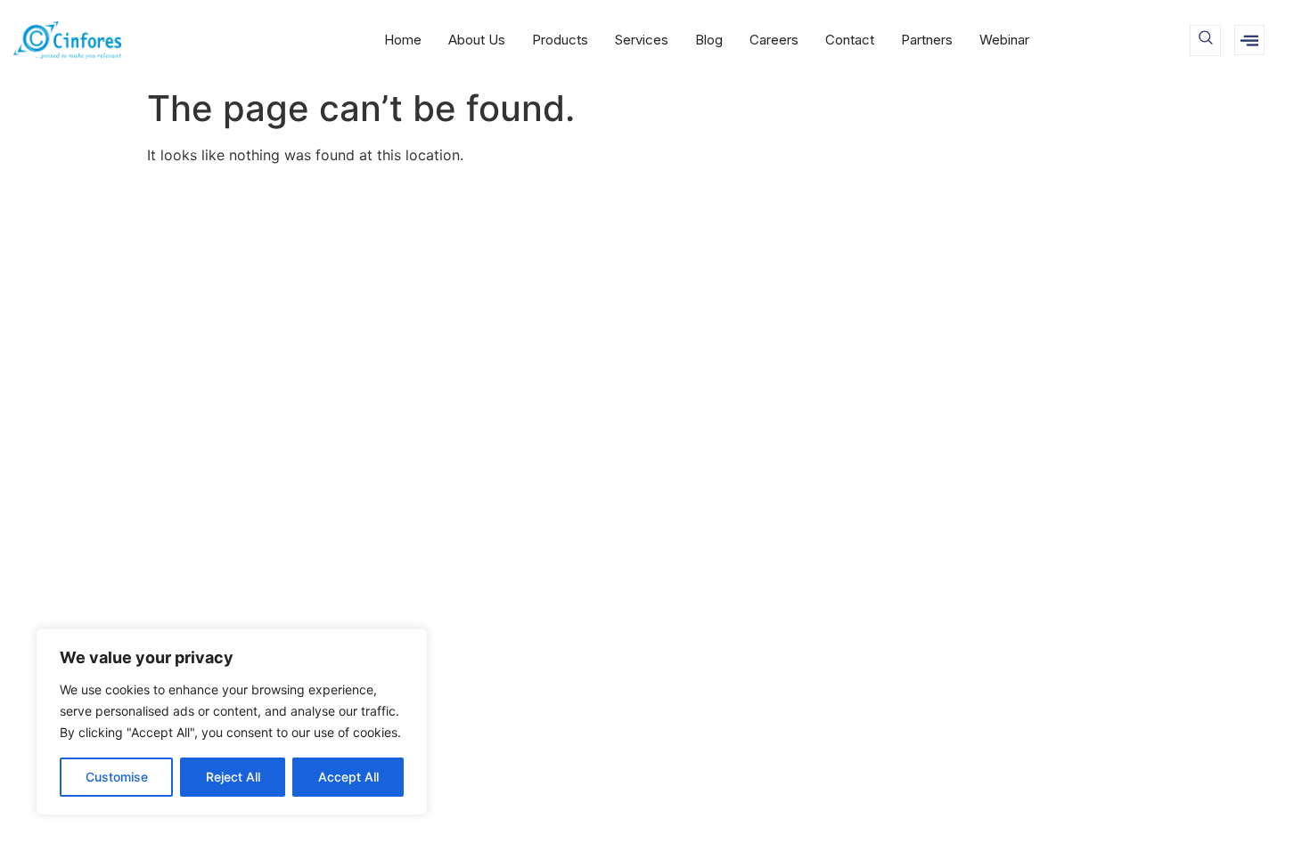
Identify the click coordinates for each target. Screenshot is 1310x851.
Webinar (1004, 39)
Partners (927, 39)
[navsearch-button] (1205, 40)
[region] (232, 721)
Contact (849, 39)
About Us (476, 39)
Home (403, 39)
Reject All (233, 776)
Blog (709, 39)
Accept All (348, 776)
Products (560, 39)
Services (641, 39)
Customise (117, 776)
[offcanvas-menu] (1249, 40)
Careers (773, 39)
